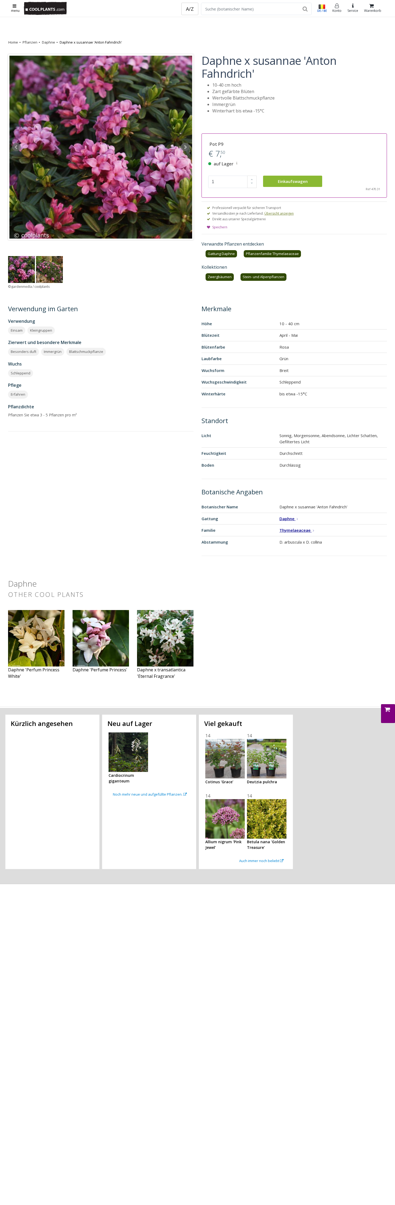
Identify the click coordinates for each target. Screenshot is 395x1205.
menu (15, 10)
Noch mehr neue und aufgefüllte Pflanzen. (148, 794)
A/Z (190, 9)
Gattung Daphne (221, 253)
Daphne (48, 42)
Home (13, 42)
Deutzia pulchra (262, 781)
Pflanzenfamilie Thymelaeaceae (272, 253)
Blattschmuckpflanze (86, 351)
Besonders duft (23, 351)
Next (185, 147)
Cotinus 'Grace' (219, 781)
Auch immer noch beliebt (259, 860)
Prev (16, 147)
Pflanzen (30, 42)
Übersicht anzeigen (279, 213)
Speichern (219, 227)
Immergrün (53, 351)
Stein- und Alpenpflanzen (263, 276)
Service (352, 10)
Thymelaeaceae (295, 530)
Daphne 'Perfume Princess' (100, 670)
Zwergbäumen (220, 276)
